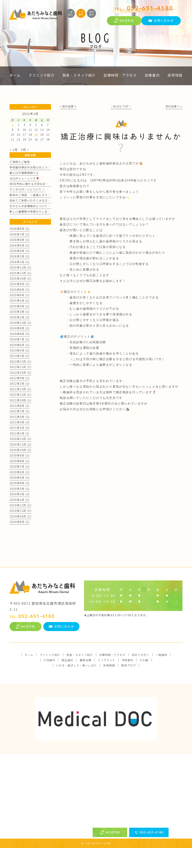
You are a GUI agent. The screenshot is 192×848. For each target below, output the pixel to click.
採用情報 (175, 75)
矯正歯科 (67, 660)
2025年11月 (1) (20, 273)
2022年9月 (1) (20, 378)
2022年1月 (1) (20, 383)
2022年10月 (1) (20, 372)
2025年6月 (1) (20, 295)
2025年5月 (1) (20, 300)
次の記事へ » (173, 106)
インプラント (106, 660)
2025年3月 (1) (20, 311)
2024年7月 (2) (20, 339)
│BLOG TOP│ (121, 106)
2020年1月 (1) (20, 500)
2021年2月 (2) (20, 428)
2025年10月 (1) (20, 278)
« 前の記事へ (68, 106)
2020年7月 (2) (20, 466)
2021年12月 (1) (20, 389)
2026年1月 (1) (20, 262)
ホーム (15, 75)
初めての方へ (140, 655)
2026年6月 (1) (20, 240)
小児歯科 (49, 660)
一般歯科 (161, 655)
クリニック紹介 (41, 75)
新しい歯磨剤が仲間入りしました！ (33, 211)
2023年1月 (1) (20, 356)
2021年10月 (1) (20, 400)
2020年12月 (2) (20, 439)
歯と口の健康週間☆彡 (24, 173)
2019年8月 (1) (20, 522)
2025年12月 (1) (20, 267)
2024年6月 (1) (20, 345)
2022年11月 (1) (20, 367)
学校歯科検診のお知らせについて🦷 (33, 167)
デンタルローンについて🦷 (27, 189)
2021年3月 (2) (20, 422)
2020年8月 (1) (20, 461)
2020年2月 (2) (20, 494)
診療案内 (152, 75)
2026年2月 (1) (20, 256)
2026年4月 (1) (20, 251)
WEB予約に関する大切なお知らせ (32, 184)
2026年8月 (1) (20, 228)
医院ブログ (128, 665)
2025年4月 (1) (20, 306)
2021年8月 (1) (20, 406)
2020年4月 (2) (20, 483)
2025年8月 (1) (20, 289)
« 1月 (14, 149)
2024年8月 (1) (20, 334)
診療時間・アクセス (120, 75)
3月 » (25, 149)
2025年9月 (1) (20, 284)
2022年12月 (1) (20, 361)
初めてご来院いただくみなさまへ (32, 200)
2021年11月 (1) (20, 394)
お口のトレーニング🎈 (24, 178)
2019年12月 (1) (20, 505)
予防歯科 (127, 660)
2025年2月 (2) (20, 317)
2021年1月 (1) (20, 433)
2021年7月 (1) (20, 411)
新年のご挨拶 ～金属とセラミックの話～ (37, 195)
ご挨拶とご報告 (20, 162)
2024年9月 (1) (20, 328)
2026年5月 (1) (20, 245)
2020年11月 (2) (20, 444)
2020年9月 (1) (20, 455)
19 (36, 134)
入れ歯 (144, 660)
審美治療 (85, 660)
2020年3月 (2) (20, 489)
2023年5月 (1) (20, 350)
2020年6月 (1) (20, 472)
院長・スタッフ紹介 (79, 75)
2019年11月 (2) (20, 511)
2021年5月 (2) (20, 417)
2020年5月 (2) (20, 477)
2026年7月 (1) (20, 234)
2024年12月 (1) (20, 323)
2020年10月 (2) (20, 450)
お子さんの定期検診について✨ (30, 206)
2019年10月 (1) (20, 516)
